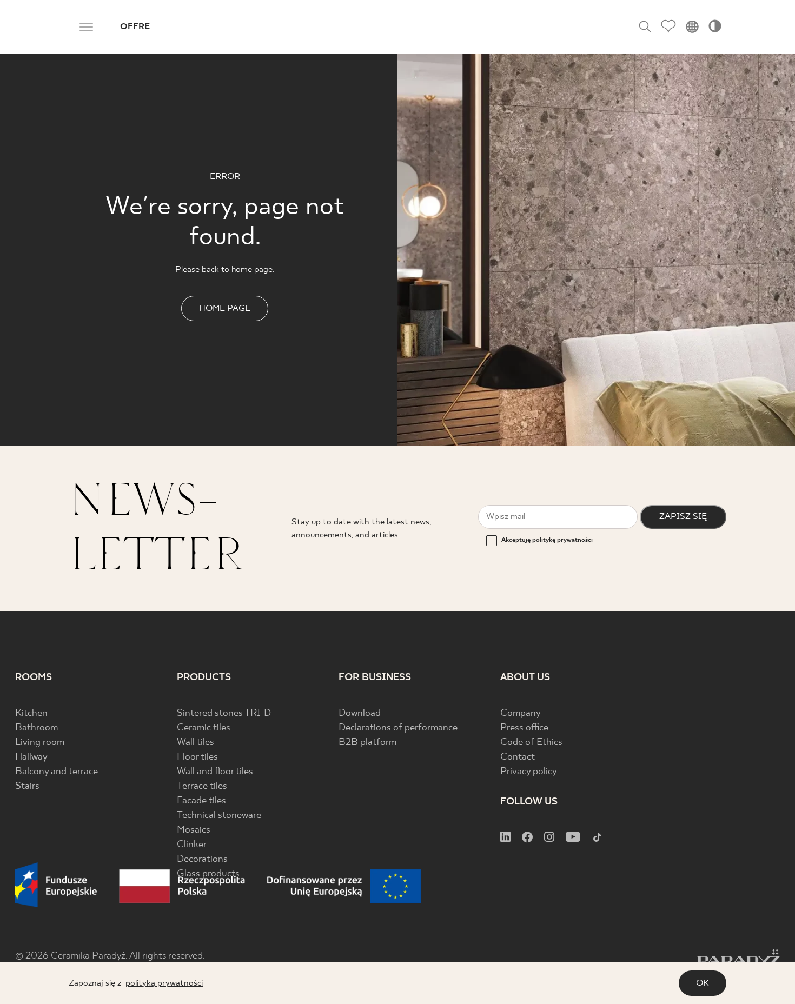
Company (520, 713)
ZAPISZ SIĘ (683, 516)
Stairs (27, 786)
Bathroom (36, 728)
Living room (39, 742)
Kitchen (31, 713)
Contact (517, 757)
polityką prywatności (164, 983)
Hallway (31, 757)
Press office (524, 728)
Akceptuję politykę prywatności (547, 540)
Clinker (192, 844)
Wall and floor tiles (215, 771)
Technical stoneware (219, 815)
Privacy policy (528, 771)
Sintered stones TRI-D (224, 713)
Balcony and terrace (56, 771)
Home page (224, 308)
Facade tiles (201, 801)
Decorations (202, 859)
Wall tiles (195, 742)
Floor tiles (197, 757)
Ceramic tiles (203, 728)
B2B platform (367, 742)
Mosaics (193, 830)
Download (360, 713)
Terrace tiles (202, 786)
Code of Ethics (531, 742)
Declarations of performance (398, 728)
